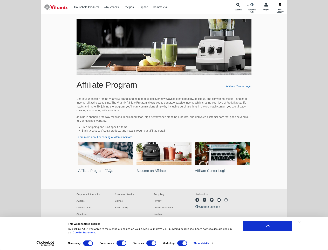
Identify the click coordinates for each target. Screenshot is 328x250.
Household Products (86, 7)
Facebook (197, 200)
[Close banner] (299, 222)
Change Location (209, 206)
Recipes (129, 7)
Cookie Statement (84, 232)
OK (268, 225)
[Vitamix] (54, 7)
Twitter (204, 200)
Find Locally (121, 207)
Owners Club (84, 207)
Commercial (160, 7)
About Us (81, 214)
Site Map (158, 214)
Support (143, 7)
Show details (201, 243)
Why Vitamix (111, 7)
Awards (81, 200)
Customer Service (124, 194)
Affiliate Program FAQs (95, 171)
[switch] (121, 243)
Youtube (219, 200)
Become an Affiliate (151, 171)
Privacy (157, 200)
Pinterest (212, 200)
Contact (119, 200)
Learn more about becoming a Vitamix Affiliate (104, 137)
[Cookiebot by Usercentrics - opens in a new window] (45, 243)
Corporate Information (88, 194)
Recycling (159, 194)
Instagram (226, 200)
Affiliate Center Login (238, 86)
